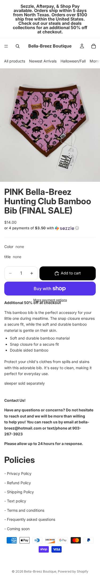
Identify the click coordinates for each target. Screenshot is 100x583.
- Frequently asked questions (29, 519)
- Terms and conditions (24, 510)
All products (14, 61)
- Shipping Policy (19, 492)
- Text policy (15, 501)
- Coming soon (17, 528)
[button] (50, 228)
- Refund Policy (17, 482)
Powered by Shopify (73, 571)
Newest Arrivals (43, 61)
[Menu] (6, 46)
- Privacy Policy (17, 473)
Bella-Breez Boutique (40, 571)
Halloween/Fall (73, 61)
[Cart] (93, 46)
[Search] (17, 46)
